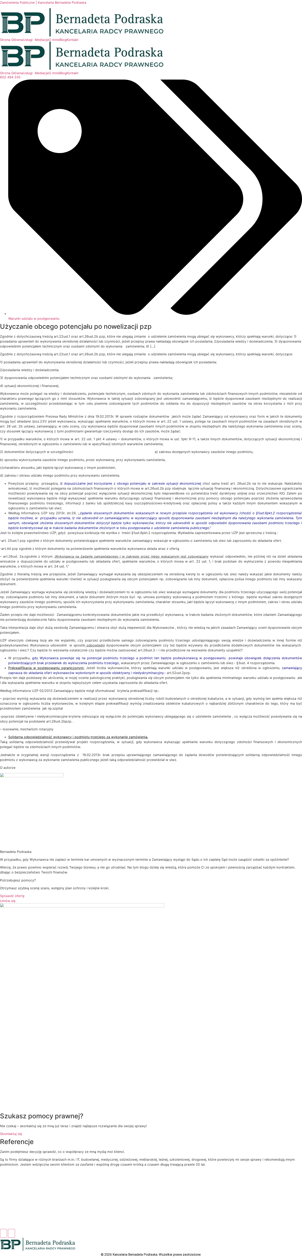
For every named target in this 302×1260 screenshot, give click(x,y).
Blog (63, 39)
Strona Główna (11, 39)
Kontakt (72, 39)
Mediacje (42, 39)
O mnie (54, 39)
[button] (29, 39)
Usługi (28, 39)
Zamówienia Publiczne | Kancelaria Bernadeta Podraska (43, 2)
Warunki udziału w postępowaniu (33, 318)
